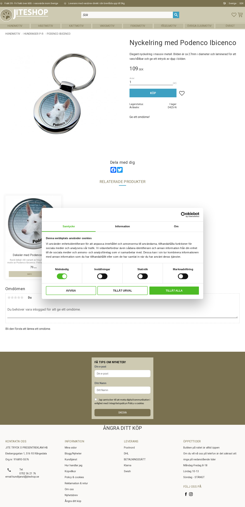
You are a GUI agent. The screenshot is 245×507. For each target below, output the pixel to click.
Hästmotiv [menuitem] (45, 25)
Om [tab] (176, 226)
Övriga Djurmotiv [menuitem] (199, 25)
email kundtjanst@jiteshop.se (22, 476)
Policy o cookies (136, 403)
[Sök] (176, 15)
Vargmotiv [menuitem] (107, 25)
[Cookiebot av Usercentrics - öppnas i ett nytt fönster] (183, 214)
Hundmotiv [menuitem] (15, 25)
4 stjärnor (18, 297)
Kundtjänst (71, 459)
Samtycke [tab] (69, 226)
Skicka (122, 412)
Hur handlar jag (73, 465)
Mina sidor (71, 447)
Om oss (69, 489)
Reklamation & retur (76, 483)
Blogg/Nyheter (73, 453)
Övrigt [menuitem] (230, 25)
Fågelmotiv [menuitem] (168, 25)
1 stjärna (9, 297)
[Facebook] (186, 494)
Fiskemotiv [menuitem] (138, 25)
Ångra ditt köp (73, 501)
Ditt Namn (100, 383)
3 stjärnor (15, 297)
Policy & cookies (74, 477)
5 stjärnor (21, 297)
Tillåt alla (174, 290)
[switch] (102, 276)
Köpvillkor (70, 471)
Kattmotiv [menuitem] (76, 25)
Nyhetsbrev (71, 495)
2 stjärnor (12, 297)
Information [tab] (122, 226)
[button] (234, 14)
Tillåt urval (122, 290)
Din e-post (100, 367)
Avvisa (71, 290)
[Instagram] (191, 494)
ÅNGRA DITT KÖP (122, 428)
